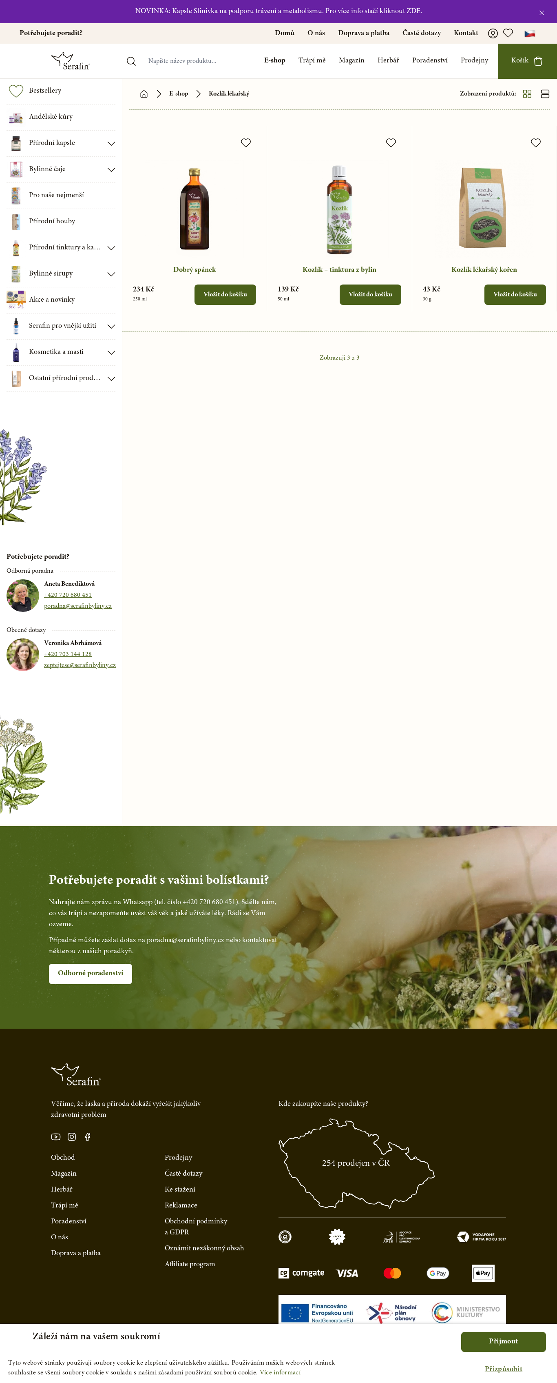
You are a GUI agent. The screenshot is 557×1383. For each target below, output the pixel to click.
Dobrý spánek (194, 270)
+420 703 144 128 (68, 654)
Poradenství (430, 60)
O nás (316, 33)
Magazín (352, 60)
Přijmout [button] (503, 1341)
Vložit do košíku (225, 294)
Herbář (388, 60)
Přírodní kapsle (52, 143)
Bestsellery (45, 91)
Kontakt (466, 33)
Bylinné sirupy (51, 274)
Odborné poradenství (90, 973)
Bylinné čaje (47, 169)
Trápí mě (312, 60)
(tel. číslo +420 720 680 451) (196, 902)
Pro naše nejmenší (56, 195)
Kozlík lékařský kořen (484, 270)
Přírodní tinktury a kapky (65, 247)
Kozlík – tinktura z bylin (339, 270)
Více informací (280, 1373)
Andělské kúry (51, 117)
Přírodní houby (52, 221)
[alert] (278, 1353)
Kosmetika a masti (56, 352)
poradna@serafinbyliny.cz (78, 606)
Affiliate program (190, 1264)
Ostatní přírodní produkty (65, 378)
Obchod (63, 1158)
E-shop (274, 60)
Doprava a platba (363, 33)
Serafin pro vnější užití (62, 326)
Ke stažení (180, 1190)
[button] (503, 1369)
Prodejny (474, 60)
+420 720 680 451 (68, 595)
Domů (284, 33)
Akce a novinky (52, 300)
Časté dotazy (421, 33)
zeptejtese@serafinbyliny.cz (80, 665)
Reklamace (181, 1206)
